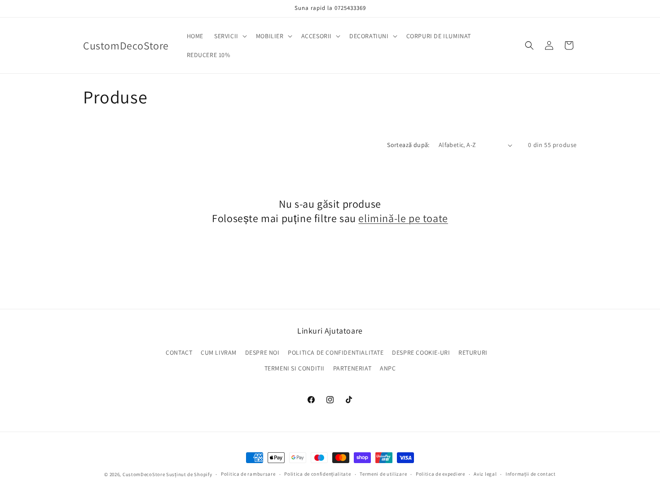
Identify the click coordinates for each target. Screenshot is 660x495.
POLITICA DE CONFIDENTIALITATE (335, 352)
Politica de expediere (440, 474)
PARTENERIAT (352, 368)
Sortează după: (408, 145)
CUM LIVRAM (219, 352)
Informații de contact (531, 474)
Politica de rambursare (248, 474)
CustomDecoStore (144, 474)
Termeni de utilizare (383, 474)
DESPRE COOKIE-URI (421, 352)
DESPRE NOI (262, 352)
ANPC (388, 368)
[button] (230, 36)
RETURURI (473, 352)
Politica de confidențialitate (317, 474)
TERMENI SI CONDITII (294, 368)
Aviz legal (485, 474)
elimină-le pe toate (403, 218)
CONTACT (179, 352)
